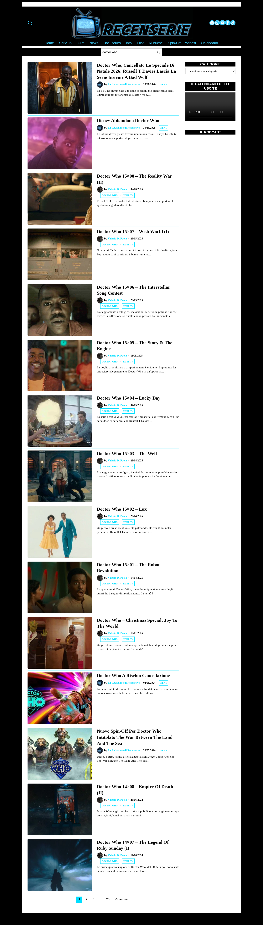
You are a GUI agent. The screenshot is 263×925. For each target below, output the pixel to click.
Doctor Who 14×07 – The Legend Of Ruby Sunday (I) (133, 845)
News (163, 84)
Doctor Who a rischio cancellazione (133, 675)
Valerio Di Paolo (117, 189)
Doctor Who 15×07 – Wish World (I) (133, 231)
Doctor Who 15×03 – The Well (127, 453)
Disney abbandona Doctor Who (128, 120)
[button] (158, 52)
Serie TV (128, 195)
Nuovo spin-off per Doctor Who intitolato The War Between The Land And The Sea (135, 737)
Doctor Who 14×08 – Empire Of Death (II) (135, 789)
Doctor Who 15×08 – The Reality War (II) (134, 179)
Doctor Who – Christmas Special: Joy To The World (137, 623)
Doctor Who (110, 195)
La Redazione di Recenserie (124, 84)
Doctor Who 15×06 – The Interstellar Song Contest (133, 290)
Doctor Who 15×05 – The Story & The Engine (134, 345)
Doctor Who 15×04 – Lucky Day (128, 398)
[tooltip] (212, 22)
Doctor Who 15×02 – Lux (122, 509)
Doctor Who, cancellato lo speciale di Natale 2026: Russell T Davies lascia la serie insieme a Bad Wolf (136, 71)
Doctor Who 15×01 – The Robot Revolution (128, 567)
